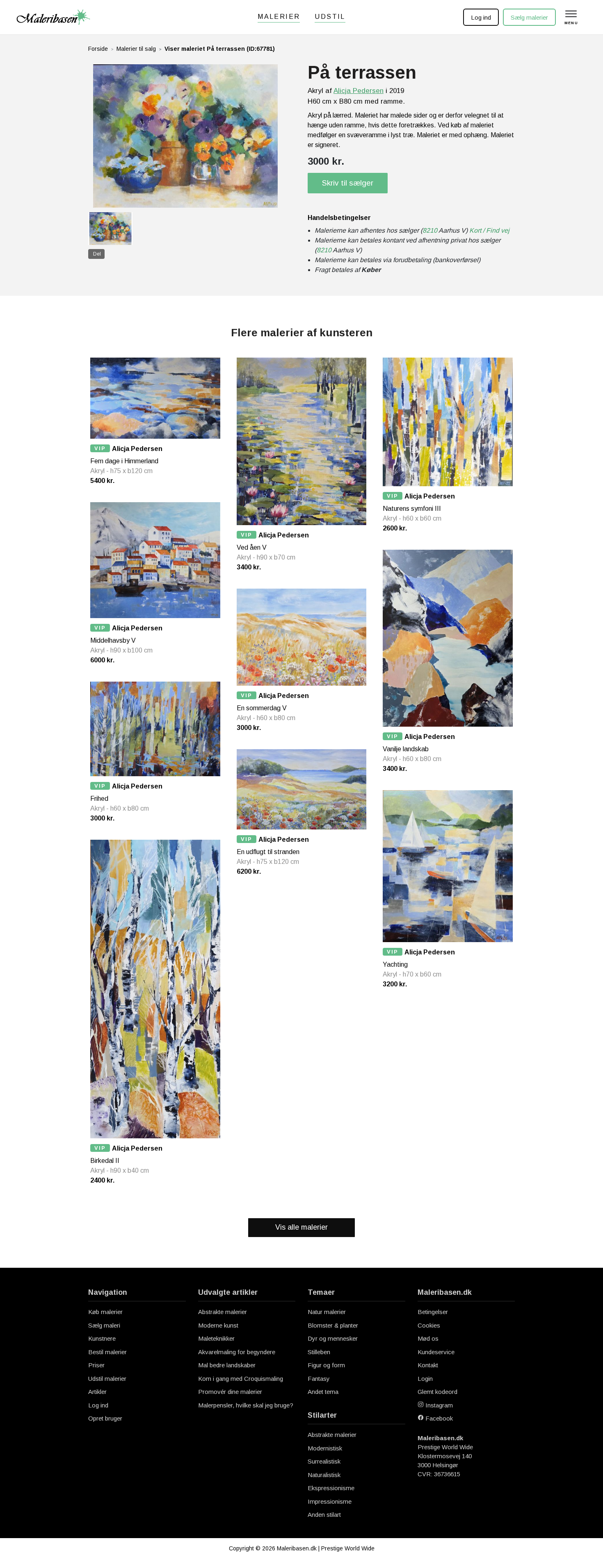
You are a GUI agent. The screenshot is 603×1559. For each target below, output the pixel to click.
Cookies (429, 1325)
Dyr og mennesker (333, 1338)
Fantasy (319, 1378)
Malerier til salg (136, 48)
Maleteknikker (216, 1338)
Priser (96, 1365)
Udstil (330, 16)
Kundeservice (436, 1351)
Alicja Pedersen (358, 91)
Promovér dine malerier (230, 1391)
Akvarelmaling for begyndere (236, 1351)
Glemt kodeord (437, 1391)
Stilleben (319, 1351)
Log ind (481, 17)
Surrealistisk (324, 1461)
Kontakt (428, 1365)
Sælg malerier (529, 17)
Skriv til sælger (347, 183)
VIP (100, 448)
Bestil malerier (107, 1351)
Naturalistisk (324, 1474)
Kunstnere (102, 1338)
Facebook (438, 1418)
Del (97, 254)
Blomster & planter (333, 1325)
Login (425, 1378)
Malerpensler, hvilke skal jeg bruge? (245, 1405)
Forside (98, 48)
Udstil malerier (107, 1378)
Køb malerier (105, 1311)
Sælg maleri (104, 1325)
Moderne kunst (218, 1325)
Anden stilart (324, 1514)
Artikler (97, 1391)
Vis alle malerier (301, 1227)
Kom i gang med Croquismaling (240, 1378)
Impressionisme (330, 1501)
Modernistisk (325, 1448)
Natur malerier (327, 1311)
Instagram (438, 1405)
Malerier (279, 16)
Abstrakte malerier (222, 1311)
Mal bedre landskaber (227, 1365)
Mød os (428, 1338)
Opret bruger (105, 1418)
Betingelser (433, 1311)
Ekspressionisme (331, 1487)
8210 (430, 230)
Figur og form (326, 1365)
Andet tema (323, 1391)
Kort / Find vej (489, 230)
